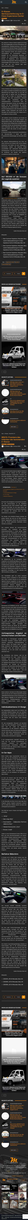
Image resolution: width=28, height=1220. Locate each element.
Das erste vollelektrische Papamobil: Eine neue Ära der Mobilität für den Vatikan (14, 365)
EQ (14, 361)
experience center (10, 262)
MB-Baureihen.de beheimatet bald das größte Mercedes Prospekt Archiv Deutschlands (14, 338)
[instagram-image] (6, 1188)
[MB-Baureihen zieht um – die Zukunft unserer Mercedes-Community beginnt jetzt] (14, 300)
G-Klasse (6, 7)
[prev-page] (3, 372)
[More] (23, 273)
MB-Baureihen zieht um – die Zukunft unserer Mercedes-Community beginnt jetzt (14, 310)
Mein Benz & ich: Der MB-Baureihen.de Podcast (17, 411)
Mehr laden (13, 426)
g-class (17, 262)
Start (3, 7)
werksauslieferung (6, 264)
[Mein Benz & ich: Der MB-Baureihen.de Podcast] (5, 411)
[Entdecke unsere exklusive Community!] (5, 420)
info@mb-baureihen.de (17, 1176)
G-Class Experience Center (10, 198)
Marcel (8, 20)
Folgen (23, 1180)
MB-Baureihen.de (14, 409)
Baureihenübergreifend (14, 306)
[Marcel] (3, 20)
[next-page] (5, 372)
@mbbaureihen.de (12, 1179)
